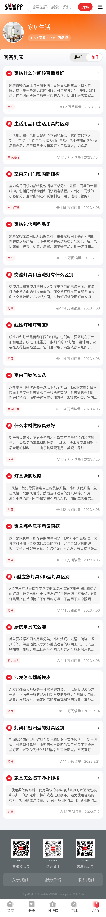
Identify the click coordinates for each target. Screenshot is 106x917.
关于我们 (20, 879)
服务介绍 (53, 879)
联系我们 (86, 879)
